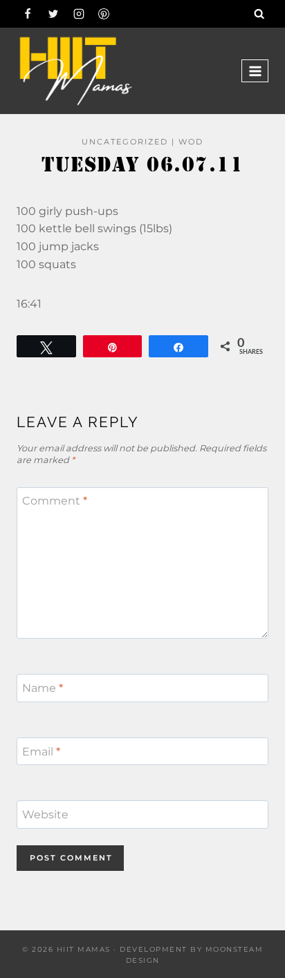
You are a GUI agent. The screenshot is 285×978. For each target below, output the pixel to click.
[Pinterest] (104, 14)
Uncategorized (125, 142)
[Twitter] (53, 14)
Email (41, 751)
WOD (190, 142)
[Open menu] (254, 70)
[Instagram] (79, 14)
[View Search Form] (259, 14)
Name (42, 688)
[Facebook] (28, 14)
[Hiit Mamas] (75, 71)
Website (45, 814)
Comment (54, 500)
